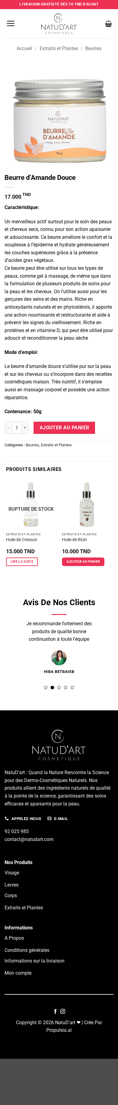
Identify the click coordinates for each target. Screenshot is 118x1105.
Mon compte (18, 973)
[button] (10, 23)
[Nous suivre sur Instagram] (62, 1011)
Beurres (93, 48)
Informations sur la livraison (34, 961)
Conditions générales (27, 950)
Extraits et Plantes (59, 48)
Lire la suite (22, 562)
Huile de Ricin (74, 539)
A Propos (14, 938)
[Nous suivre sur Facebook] (55, 1011)
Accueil (24, 48)
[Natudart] (59, 23)
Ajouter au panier (64, 428)
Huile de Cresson (21, 539)
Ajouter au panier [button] (83, 562)
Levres (11, 885)
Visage (12, 873)
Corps (11, 895)
